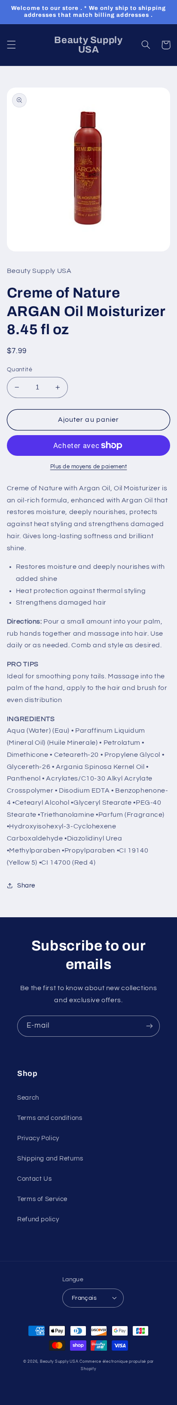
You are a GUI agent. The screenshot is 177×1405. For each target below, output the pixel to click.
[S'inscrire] (149, 1026)
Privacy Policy (38, 1138)
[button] (11, 45)
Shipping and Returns (50, 1158)
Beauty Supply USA (59, 1362)
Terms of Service (42, 1199)
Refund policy (38, 1219)
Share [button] (26, 885)
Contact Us (34, 1179)
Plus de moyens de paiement (88, 467)
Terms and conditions (49, 1118)
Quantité (19, 370)
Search (28, 1098)
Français (84, 1298)
